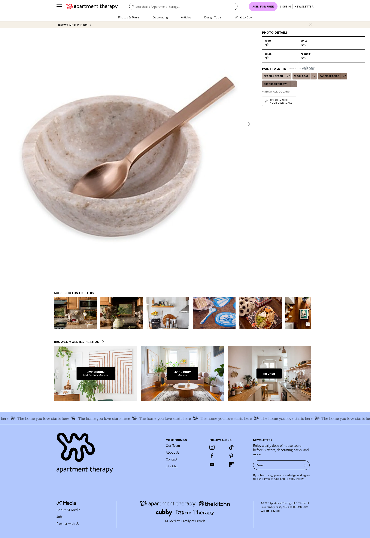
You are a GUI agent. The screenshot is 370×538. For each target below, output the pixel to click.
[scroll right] (307, 313)
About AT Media (68, 509)
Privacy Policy (295, 478)
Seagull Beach (273, 76)
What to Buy (243, 17)
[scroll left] (57, 313)
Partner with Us (68, 523)
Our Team (173, 445)
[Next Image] (249, 124)
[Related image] (75, 313)
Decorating (160, 17)
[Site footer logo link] (109, 451)
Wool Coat (301, 76)
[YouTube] (212, 464)
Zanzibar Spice (329, 76)
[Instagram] (212, 447)
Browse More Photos (72, 25)
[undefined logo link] (92, 6)
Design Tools (212, 17)
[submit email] (304, 465)
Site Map (172, 466)
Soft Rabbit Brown (276, 84)
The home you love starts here (92, 418)
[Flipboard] (231, 464)
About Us (172, 452)
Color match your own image (281, 101)
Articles (186, 17)
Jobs (60, 516)
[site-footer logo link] (66, 503)
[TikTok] (231, 447)
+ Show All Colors (276, 91)
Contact (172, 459)
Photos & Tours (128, 17)
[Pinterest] (231, 455)
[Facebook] (212, 455)
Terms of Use (270, 478)
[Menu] (59, 6)
